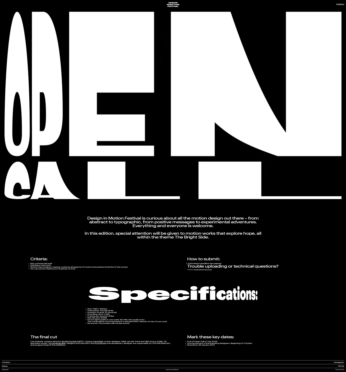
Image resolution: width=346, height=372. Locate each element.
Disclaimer (5, 369)
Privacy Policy (339, 369)
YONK (160, 341)
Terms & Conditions (172, 369)
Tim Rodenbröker (57, 343)
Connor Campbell (94, 341)
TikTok (341, 366)
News (5, 366)
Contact (6, 362)
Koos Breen (100, 343)
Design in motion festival (173, 4)
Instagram (339, 362)
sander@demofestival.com (202, 269)
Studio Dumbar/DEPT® (73, 341)
